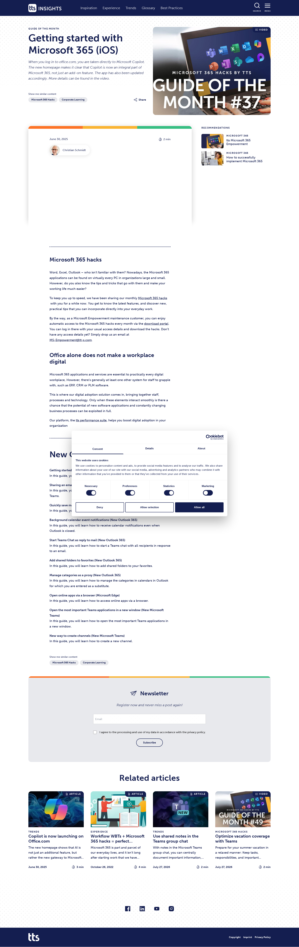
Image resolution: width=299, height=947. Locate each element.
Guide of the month (43, 28)
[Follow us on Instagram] (171, 908)
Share (142, 99)
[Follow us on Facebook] (128, 908)
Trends (131, 8)
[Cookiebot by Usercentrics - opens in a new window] (208, 437)
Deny (100, 507)
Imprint (247, 937)
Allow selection (149, 507)
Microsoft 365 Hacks (43, 99)
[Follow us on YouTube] (157, 908)
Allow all (199, 507)
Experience (111, 8)
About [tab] (201, 448)
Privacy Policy (263, 937)
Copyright (235, 937)
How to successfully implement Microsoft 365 (230, 153)
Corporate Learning (73, 99)
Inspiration (88, 8)
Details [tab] (149, 448)
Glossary (148, 8)
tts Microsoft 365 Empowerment (222, 136)
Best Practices (172, 8)
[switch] (130, 493)
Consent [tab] (97, 448)
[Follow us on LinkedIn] (142, 908)
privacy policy (196, 732)
